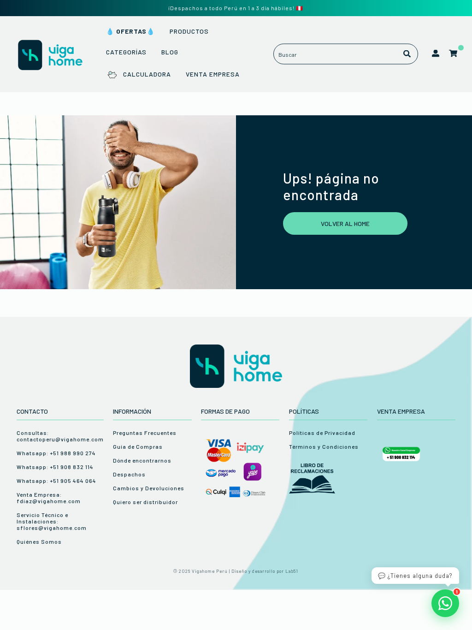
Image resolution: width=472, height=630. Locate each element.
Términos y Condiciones (324, 446)
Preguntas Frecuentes (145, 432)
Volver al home (345, 223)
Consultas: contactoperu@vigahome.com (60, 435)
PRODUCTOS (189, 31)
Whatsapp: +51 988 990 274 (56, 453)
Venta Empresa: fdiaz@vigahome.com (49, 497)
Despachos (129, 474)
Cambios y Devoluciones (148, 488)
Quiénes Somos (39, 541)
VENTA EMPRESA (213, 74)
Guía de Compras (138, 446)
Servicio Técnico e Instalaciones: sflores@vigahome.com (52, 521)
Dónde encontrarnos (142, 460)
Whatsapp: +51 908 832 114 (55, 467)
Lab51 (291, 571)
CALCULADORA (147, 74)
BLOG (169, 52)
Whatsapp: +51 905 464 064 (56, 480)
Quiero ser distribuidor (145, 502)
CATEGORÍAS (126, 52)
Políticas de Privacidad (322, 432)
